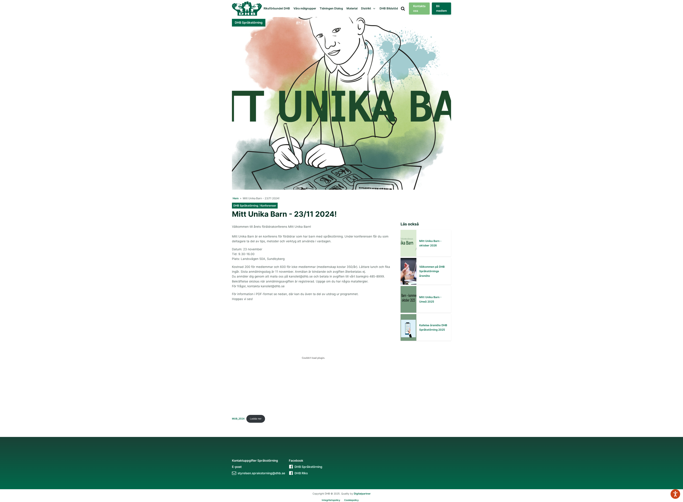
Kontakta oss (419, 8)
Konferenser (268, 205)
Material (352, 8)
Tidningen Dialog (331, 8)
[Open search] (403, 8)
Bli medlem (441, 8)
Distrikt (366, 8)
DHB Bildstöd (389, 8)
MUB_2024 (238, 418)
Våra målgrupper (304, 8)
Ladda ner (255, 418)
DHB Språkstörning (245, 205)
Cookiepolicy (351, 500)
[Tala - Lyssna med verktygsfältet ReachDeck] (675, 494)
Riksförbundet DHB (277, 8)
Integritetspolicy (331, 500)
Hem (236, 198)
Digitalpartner (362, 493)
